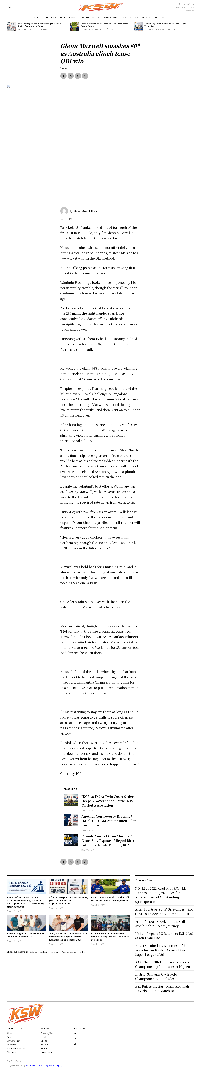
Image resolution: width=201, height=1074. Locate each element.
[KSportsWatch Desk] (65, 211)
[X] (71, 76)
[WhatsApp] (78, 76)
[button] (10, 7)
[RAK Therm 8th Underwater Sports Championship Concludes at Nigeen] (110, 922)
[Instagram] (75, 1038)
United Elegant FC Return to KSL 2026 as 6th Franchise (165, 24)
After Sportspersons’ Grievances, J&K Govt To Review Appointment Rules (39, 24)
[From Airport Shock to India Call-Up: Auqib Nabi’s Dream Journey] (74, 26)
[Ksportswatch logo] (100, 7)
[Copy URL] (85, 76)
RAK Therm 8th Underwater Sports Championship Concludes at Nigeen (110, 936)
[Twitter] (75, 1043)
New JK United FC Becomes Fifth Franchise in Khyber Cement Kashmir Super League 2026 (68, 936)
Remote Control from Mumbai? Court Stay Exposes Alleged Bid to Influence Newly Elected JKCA (108, 840)
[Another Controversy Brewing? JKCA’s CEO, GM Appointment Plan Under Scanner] (71, 820)
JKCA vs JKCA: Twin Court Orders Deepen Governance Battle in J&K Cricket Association (108, 801)
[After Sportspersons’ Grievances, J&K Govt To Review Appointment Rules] (11, 26)
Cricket (63, 68)
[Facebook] (63, 76)
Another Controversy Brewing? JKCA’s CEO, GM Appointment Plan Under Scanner (109, 820)
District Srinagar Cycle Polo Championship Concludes (156, 976)
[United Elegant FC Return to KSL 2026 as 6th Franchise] (138, 26)
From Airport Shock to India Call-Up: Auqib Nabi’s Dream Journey (104, 24)
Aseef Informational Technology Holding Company (44, 1065)
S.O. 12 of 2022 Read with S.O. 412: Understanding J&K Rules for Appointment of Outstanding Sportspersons (25, 902)
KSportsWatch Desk (85, 211)
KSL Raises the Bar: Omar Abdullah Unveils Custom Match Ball (162, 988)
